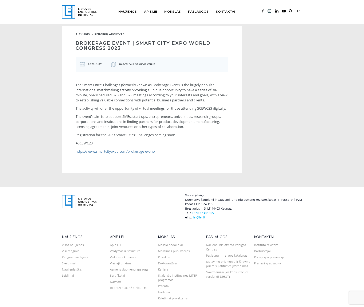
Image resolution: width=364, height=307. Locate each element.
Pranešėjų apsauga (267, 263)
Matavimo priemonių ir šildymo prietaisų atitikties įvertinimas (228, 264)
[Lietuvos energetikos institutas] (79, 11)
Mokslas (172, 11)
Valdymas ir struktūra (125, 251)
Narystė (115, 282)
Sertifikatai (117, 275)
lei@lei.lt (199, 217)
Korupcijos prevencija (269, 257)
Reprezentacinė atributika (128, 288)
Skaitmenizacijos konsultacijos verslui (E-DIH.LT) (227, 274)
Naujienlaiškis (72, 269)
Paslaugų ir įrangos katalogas (226, 255)
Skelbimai (69, 263)
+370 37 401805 (203, 213)
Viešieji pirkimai (121, 263)
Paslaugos (198, 11)
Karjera (163, 269)
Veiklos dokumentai (123, 257)
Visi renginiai (71, 251)
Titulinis (83, 34)
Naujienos (127, 11)
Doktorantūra (167, 263)
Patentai (164, 286)
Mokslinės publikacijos (174, 251)
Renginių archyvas (110, 34)
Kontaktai (225, 11)
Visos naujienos (73, 245)
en (299, 10)
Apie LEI (150, 11)
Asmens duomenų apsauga (129, 269)
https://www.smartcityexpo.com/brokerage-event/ (115, 151)
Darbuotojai (262, 251)
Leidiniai (68, 275)
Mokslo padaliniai (170, 245)
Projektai (164, 257)
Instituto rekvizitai (266, 245)
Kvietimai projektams (173, 298)
